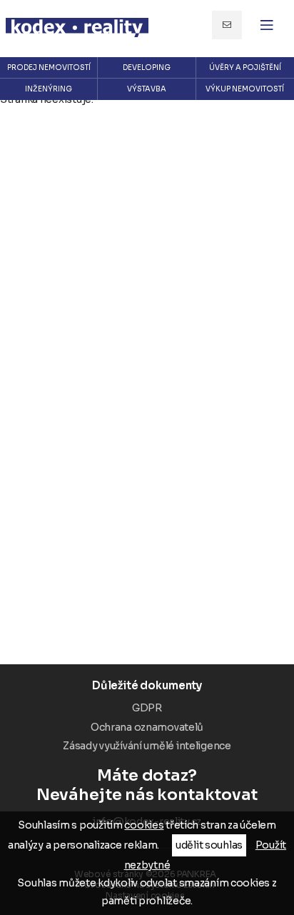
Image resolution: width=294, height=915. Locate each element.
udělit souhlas (209, 845)
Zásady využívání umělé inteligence (146, 745)
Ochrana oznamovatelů (147, 727)
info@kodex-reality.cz (227, 25)
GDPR (147, 707)
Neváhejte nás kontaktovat (147, 785)
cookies (143, 825)
